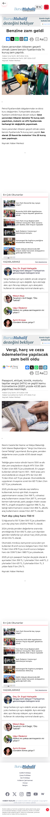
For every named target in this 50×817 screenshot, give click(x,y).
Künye (25, 783)
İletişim (25, 785)
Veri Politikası (25, 778)
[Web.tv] (42, 794)
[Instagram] (21, 794)
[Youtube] (35, 794)
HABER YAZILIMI (9, 801)
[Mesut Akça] (8, 298)
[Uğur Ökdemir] (8, 310)
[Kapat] (47, 809)
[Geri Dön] (4, 3)
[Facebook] (7, 794)
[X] (14, 794)
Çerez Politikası (25, 775)
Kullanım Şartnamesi (25, 780)
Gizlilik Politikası (25, 773)
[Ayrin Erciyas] (8, 322)
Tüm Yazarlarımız (41, 262)
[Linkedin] (28, 794)
